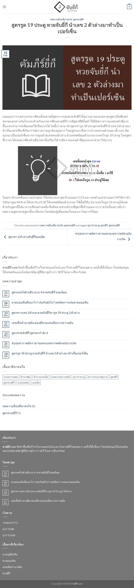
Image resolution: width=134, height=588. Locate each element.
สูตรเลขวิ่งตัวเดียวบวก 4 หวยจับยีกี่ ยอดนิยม (39, 292)
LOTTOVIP (8, 535)
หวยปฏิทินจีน (9, 554)
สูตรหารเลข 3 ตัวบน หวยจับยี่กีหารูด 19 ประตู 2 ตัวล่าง (46, 312)
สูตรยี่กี (104, 225)
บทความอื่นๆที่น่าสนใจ (61, 19)
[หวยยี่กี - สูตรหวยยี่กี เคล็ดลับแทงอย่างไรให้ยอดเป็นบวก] (67, 7)
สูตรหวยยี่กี (78, 19)
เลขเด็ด (36, 382)
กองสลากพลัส (10, 377)
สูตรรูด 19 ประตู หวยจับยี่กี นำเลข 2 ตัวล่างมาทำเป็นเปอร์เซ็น (50, 353)
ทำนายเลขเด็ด (41, 377)
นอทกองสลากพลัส (60, 377)
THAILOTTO (10, 522)
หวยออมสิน (23, 382)
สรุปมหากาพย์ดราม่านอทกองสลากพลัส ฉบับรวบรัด (44, 343)
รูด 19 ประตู (94, 225)
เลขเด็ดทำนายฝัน (12, 566)
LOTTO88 (8, 529)
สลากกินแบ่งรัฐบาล (98, 377)
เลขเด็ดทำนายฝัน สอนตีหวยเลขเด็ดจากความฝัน (42, 323)
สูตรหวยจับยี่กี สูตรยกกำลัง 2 (30, 333)
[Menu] (4, 7)
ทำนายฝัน (26, 377)
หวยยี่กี (6, 573)
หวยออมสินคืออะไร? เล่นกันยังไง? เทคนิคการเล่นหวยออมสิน (50, 302)
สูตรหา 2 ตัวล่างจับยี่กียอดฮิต (26, 237)
